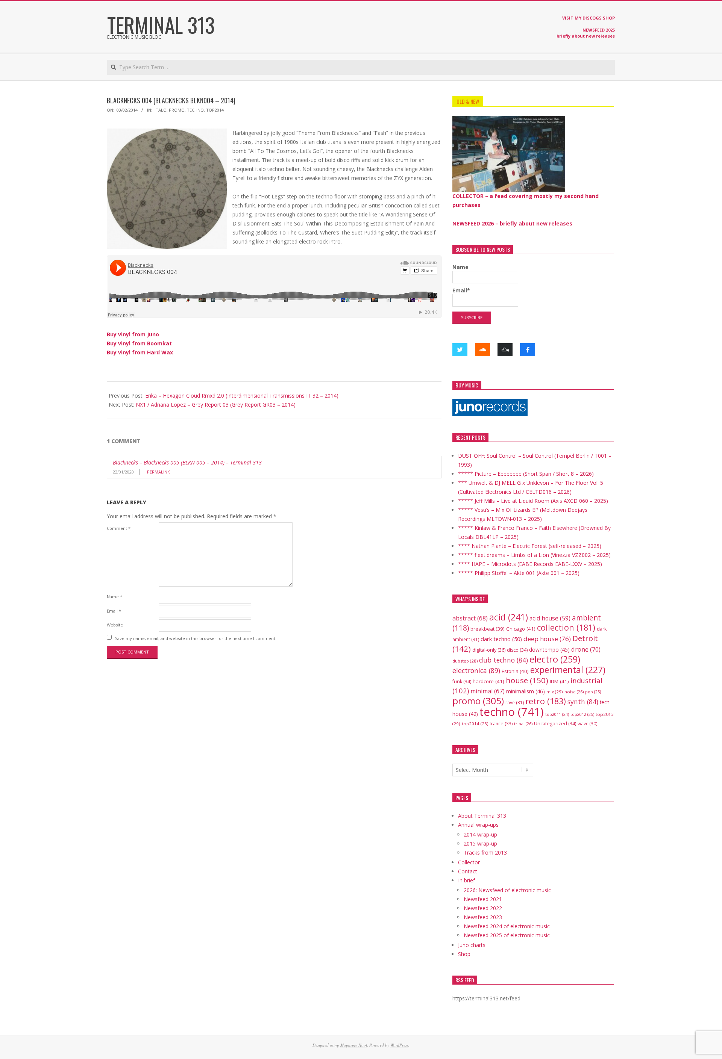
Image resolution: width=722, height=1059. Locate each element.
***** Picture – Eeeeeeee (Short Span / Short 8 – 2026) (526, 473)
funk (461, 681)
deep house (547, 638)
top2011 (557, 714)
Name (114, 596)
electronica (476, 670)
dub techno (503, 659)
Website (115, 625)
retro (545, 701)
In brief (466, 880)
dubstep (465, 661)
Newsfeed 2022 (483, 908)
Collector (469, 862)
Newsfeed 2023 (483, 917)
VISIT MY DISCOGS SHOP (588, 18)
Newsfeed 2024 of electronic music (507, 926)
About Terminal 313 (482, 815)
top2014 (215, 110)
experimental (567, 670)
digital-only (488, 649)
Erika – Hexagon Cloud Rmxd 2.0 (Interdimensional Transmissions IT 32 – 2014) (241, 395)
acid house (549, 618)
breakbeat (487, 628)
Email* (461, 290)
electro (554, 659)
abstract (470, 618)
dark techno (501, 639)
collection (566, 627)
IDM (559, 681)
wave (588, 723)
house (527, 680)
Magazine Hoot (353, 1045)
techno (195, 110)
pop (593, 691)
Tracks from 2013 (485, 852)
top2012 (582, 714)
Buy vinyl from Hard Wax (140, 352)
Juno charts (471, 945)
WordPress (399, 1045)
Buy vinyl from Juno (133, 334)
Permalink (158, 472)
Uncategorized (555, 723)
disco (517, 650)
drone (586, 649)
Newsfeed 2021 (483, 899)
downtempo (549, 649)
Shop (464, 954)
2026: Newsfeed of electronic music (507, 890)
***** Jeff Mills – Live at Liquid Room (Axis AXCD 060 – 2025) (533, 500)
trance (501, 723)
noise (574, 691)
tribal (523, 723)
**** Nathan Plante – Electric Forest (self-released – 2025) (529, 545)
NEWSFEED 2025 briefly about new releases (586, 33)
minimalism (525, 691)
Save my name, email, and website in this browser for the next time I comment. (195, 638)
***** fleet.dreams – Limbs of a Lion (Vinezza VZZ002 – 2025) (534, 554)
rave (514, 702)
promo (177, 110)
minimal (487, 691)
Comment (118, 528)
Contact (467, 871)
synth (582, 701)
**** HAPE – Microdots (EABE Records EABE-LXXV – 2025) (530, 563)
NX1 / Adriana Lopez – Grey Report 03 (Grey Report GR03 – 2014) (216, 404)
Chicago (520, 628)
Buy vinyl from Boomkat (139, 343)
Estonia (515, 671)
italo (161, 110)
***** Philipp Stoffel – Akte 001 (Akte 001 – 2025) (518, 572)
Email (114, 611)
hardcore (488, 681)
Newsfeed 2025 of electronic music (507, 935)
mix (554, 691)
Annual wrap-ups (478, 824)
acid (508, 617)
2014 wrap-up (480, 834)
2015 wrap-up (480, 843)
